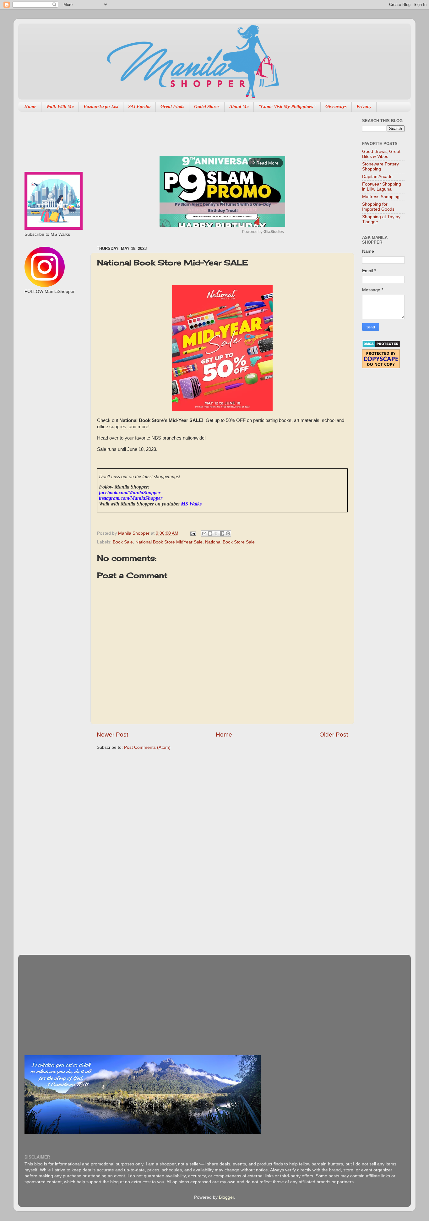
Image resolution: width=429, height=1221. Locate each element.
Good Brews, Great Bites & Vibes (381, 154)
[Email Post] (192, 533)
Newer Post (112, 734)
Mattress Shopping (380, 196)
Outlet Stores (207, 106)
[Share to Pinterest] (228, 533)
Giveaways (336, 106)
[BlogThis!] (210, 533)
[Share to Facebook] (222, 533)
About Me (239, 106)
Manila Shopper (134, 533)
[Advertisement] (211, 130)
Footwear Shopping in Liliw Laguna (381, 187)
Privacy (364, 106)
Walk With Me (60, 106)
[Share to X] (216, 533)
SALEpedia (139, 106)
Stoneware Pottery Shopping (380, 166)
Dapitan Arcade (377, 176)
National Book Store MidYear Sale (169, 542)
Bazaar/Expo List (101, 106)
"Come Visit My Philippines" (287, 106)
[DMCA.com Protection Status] (381, 346)
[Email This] (204, 533)
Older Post (333, 734)
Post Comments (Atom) (147, 747)
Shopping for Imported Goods (378, 207)
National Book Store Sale (230, 542)
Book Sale (123, 542)
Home (30, 106)
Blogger (226, 1197)
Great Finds (172, 106)
